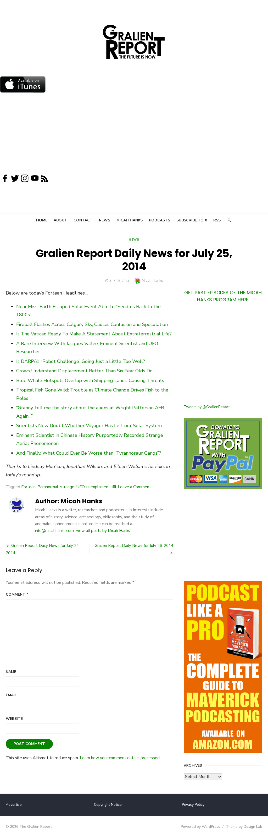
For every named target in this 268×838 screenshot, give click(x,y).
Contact (83, 220)
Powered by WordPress (200, 826)
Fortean (28, 487)
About (60, 220)
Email (11, 695)
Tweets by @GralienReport (207, 406)
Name (11, 671)
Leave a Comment (134, 487)
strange (67, 487)
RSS (217, 220)
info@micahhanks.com (54, 530)
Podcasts (159, 220)
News (104, 220)
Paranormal (47, 487)
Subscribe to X (191, 220)
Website (14, 718)
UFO (80, 487)
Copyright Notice (108, 804)
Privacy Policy (193, 804)
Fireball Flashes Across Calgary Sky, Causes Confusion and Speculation (92, 324)
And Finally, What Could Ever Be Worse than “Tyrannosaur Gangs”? (88, 453)
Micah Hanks (129, 220)
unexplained (97, 487)
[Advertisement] (134, 134)
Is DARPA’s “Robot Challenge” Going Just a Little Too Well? (80, 361)
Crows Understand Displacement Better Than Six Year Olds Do (84, 371)
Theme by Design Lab (244, 826)
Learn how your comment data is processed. (120, 758)
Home (41, 220)
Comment (17, 594)
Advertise (14, 804)
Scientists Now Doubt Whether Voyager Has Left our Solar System (89, 425)
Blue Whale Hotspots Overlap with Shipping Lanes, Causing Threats (90, 380)
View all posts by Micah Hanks (103, 530)
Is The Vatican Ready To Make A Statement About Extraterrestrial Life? (94, 334)
